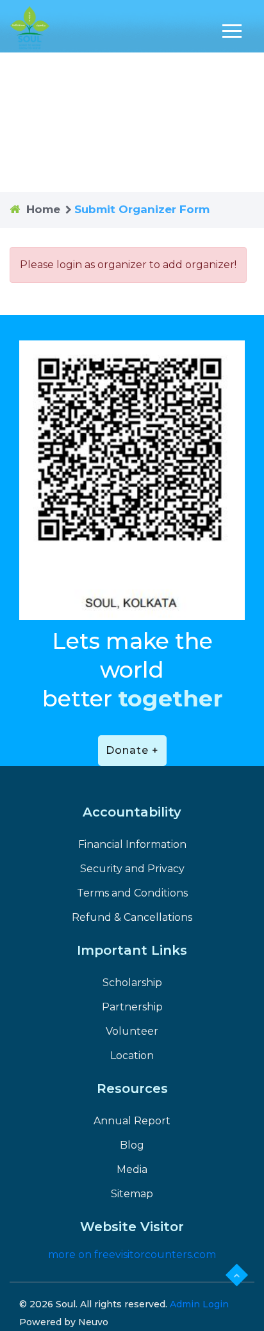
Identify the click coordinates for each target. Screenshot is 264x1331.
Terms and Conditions (132, 893)
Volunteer (132, 1031)
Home (43, 209)
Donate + (132, 750)
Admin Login (199, 1304)
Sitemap (132, 1194)
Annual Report (132, 1121)
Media (132, 1169)
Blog (132, 1145)
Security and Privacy (132, 869)
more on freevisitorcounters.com (132, 1254)
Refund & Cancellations (132, 917)
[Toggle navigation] (232, 31)
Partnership (132, 1007)
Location (132, 1055)
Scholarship (132, 982)
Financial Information (132, 844)
